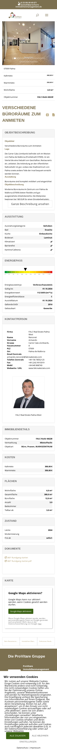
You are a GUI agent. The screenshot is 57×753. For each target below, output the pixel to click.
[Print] (47, 115)
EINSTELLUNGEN (28, 741)
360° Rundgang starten (17, 557)
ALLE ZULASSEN (18, 735)
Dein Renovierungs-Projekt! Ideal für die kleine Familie (11, 641)
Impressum (35, 747)
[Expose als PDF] (53, 115)
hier (39, 623)
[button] (4, 43)
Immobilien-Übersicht (28, 641)
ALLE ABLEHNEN (40, 735)
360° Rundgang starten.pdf (19, 561)
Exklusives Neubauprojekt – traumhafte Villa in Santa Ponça (46, 641)
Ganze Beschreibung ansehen (30, 204)
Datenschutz (22, 747)
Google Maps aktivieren (20, 611)
